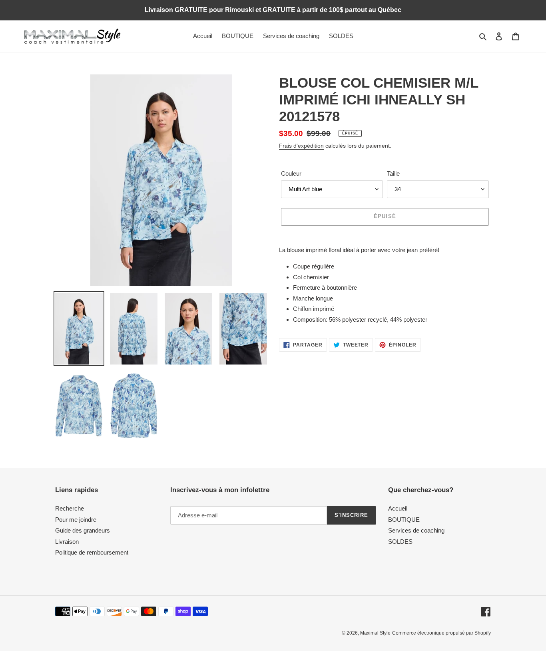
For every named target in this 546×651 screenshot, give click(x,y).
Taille (393, 173)
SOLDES (400, 541)
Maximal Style (375, 633)
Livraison (67, 541)
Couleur (291, 173)
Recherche (69, 508)
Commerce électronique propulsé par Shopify (441, 633)
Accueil (397, 508)
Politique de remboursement (91, 552)
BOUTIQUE (404, 519)
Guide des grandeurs (82, 530)
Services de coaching (416, 530)
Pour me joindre (75, 519)
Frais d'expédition (301, 145)
